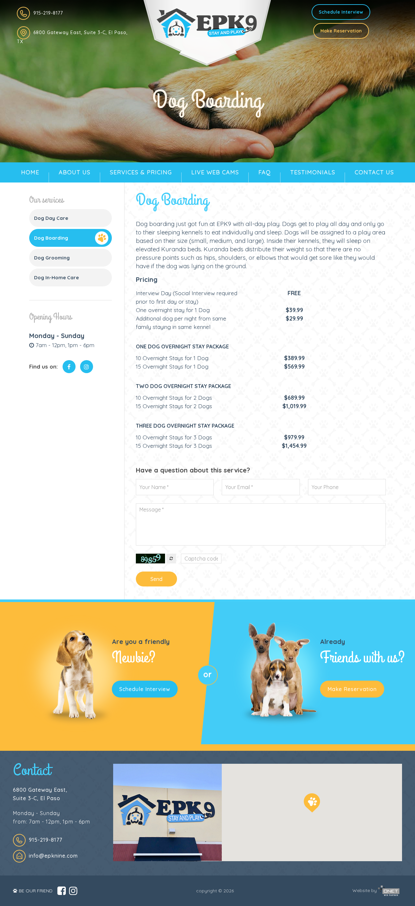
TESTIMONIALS (312, 172)
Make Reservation (341, 31)
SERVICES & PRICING (141, 172)
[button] (312, 802)
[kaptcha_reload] (171, 558)
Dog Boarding (51, 238)
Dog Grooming (52, 258)
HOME (30, 172)
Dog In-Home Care (56, 277)
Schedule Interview (341, 12)
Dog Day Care (51, 218)
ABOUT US (74, 172)
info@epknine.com (53, 855)
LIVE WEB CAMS (215, 172)
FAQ (264, 172)
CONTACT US (374, 172)
